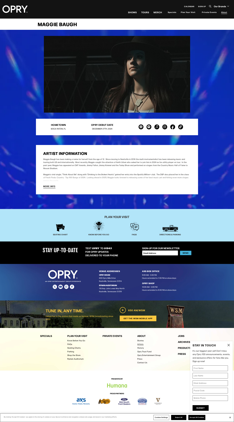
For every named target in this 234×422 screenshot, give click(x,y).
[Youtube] (60, 287)
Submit (200, 407)
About (224, 12)
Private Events (209, 12)
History (140, 348)
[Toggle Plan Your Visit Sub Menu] (197, 12)
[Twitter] (55, 287)
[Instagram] (66, 287)
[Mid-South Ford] (124, 401)
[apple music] (156, 126)
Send (186, 252)
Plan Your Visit (188, 12)
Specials (172, 12)
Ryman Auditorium (75, 359)
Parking (70, 351)
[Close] (230, 417)
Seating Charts (74, 348)
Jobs (181, 336)
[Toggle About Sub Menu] (228, 12)
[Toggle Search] (210, 6)
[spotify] (148, 126)
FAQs (69, 344)
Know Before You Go (76, 340)
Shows (132, 12)
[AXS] (81, 401)
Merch (158, 12)
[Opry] (15, 9)
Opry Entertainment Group (149, 355)
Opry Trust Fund (144, 351)
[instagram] (164, 126)
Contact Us (142, 362)
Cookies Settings (161, 417)
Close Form (228, 345)
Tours (145, 12)
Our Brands (220, 6)
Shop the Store (74, 355)
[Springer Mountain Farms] (142, 401)
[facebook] (172, 126)
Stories (140, 340)
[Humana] (117, 385)
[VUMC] (158, 401)
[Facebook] (72, 287)
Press (139, 359)
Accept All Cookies (197, 417)
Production (186, 348)
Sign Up (202, 6)
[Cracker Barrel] (104, 401)
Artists (140, 344)
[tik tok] (180, 126)
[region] (117, 417)
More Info (49, 186)
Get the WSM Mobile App (138, 318)
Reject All (178, 417)
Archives (184, 342)
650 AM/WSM (136, 310)
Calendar (189, 6)
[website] (141, 126)
